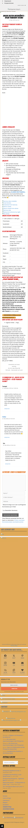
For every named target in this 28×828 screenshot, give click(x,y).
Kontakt (5, 796)
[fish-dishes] (5, 214)
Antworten (7, 408)
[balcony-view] (6, 210)
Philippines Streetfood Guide (11, 770)
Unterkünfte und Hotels (14, 364)
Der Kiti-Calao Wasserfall (14, 368)
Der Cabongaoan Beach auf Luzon (12, 786)
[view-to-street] (6, 206)
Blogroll (5, 802)
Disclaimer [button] (5, 326)
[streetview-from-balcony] (9, 205)
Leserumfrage (7, 798)
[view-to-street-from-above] (10, 208)
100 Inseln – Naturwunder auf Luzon (14, 370)
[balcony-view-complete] (9, 201)
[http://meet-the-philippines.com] (18, 711)
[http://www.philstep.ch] (6, 711)
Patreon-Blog (14, 645)
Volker (4, 417)
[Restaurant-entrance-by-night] (11, 212)
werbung (14, 366)
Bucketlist (5, 804)
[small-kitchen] (6, 203)
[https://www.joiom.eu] (14, 718)
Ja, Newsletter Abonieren (10, 510)
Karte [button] (3, 93)
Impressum (7, 1)
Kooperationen (9, 3)
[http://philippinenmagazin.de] (14, 720)
